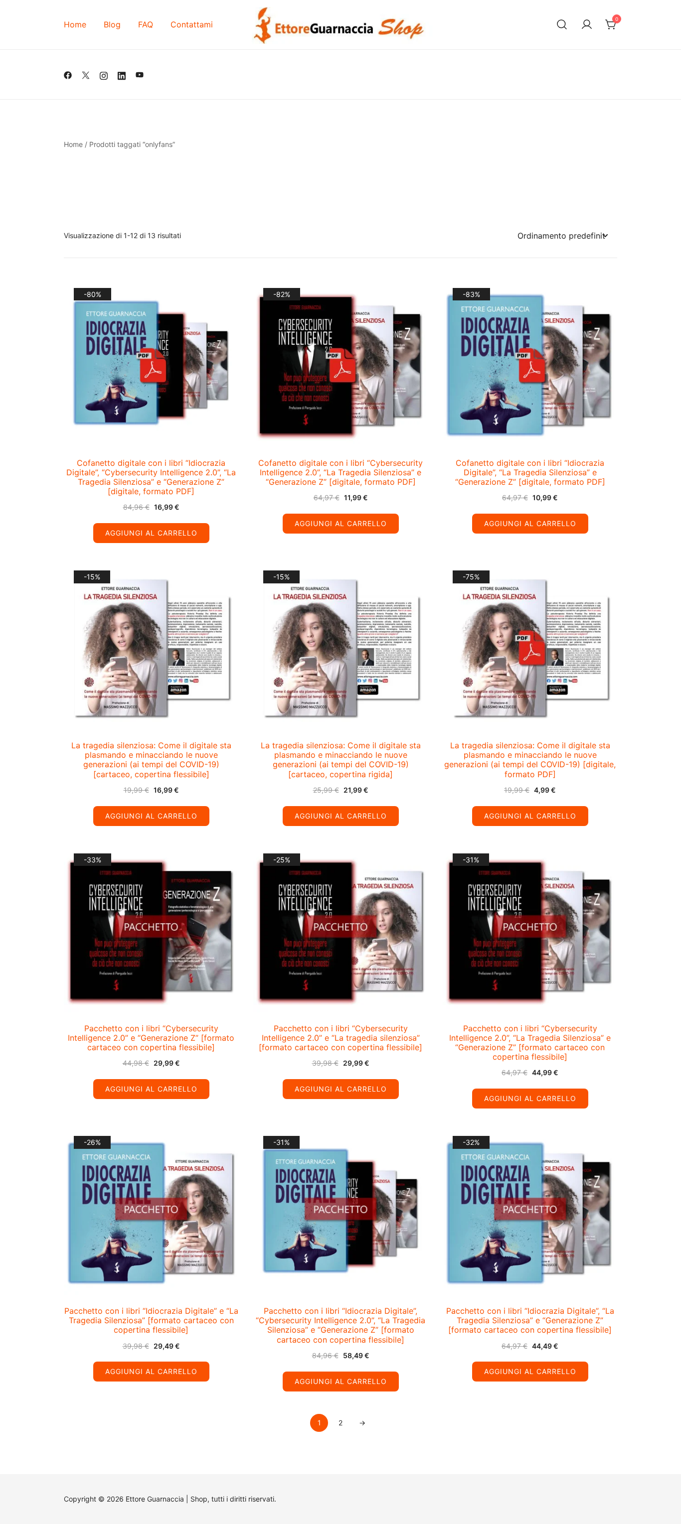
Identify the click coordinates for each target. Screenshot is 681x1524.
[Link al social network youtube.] (140, 74)
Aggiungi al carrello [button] (151, 533)
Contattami (191, 24)
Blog (112, 24)
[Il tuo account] (587, 24)
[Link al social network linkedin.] (122, 74)
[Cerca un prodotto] (562, 24)
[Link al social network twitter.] (86, 74)
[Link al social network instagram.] (104, 74)
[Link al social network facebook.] (68, 74)
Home (75, 24)
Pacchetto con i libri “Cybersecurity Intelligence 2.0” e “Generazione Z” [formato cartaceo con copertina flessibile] (151, 1037)
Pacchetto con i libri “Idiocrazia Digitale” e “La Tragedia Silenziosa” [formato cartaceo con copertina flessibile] (151, 1320)
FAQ (145, 24)
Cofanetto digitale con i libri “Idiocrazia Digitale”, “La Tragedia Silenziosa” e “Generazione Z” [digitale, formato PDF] (530, 472)
